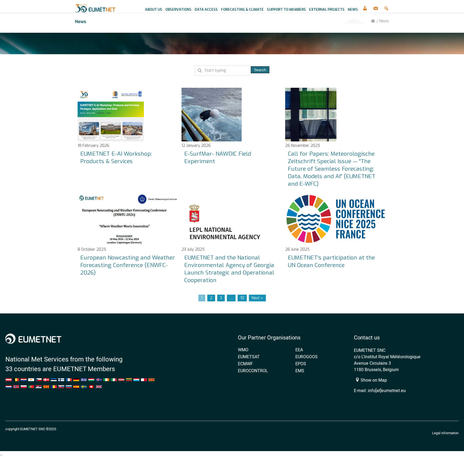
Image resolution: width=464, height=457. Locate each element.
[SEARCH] (386, 6)
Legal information (445, 432)
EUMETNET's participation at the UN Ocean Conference (331, 261)
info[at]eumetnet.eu (387, 390)
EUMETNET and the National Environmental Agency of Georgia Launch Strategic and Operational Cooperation (229, 269)
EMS (299, 370)
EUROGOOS (306, 356)
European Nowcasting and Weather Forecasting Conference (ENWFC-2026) (127, 265)
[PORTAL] (365, 6)
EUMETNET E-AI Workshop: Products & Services (116, 157)
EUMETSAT (249, 356)
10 (242, 298)
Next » (257, 298)
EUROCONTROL (253, 370)
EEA (299, 349)
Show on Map (373, 380)
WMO (243, 349)
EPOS (300, 363)
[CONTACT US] (375, 6)
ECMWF (245, 363)
